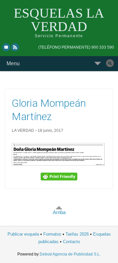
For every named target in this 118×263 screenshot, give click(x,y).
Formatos (52, 234)
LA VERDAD (23, 130)
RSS (15, 47)
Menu (13, 63)
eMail (6, 47)
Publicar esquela (23, 234)
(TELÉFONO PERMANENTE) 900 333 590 (76, 47)
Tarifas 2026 (77, 234)
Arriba (59, 212)
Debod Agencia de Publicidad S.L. (70, 254)
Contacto (71, 241)
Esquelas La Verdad (59, 20)
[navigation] (76, 47)
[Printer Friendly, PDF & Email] (59, 176)
